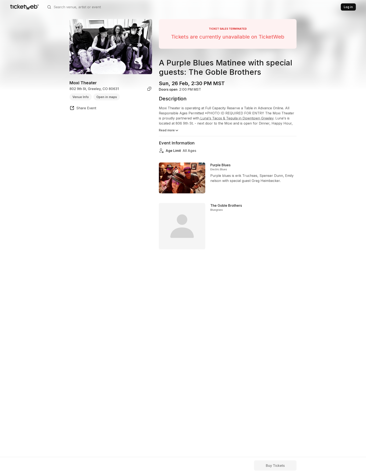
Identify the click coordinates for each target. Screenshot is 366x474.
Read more (167, 130)
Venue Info (80, 96)
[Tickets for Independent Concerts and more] (24, 7)
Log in (348, 7)
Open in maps (106, 96)
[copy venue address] (149, 88)
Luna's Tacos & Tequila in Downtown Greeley (236, 118)
